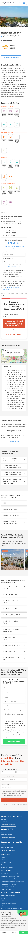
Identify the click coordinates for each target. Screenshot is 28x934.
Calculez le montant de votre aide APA (14, 247)
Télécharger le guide (14, 741)
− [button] (3, 353)
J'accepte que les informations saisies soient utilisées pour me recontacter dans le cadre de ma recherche (14, 793)
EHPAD (3, 898)
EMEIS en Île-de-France (10, 509)
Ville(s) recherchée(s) (7, 777)
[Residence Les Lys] (14, 357)
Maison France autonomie (8, 895)
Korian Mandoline (9, 554)
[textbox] (5, 701)
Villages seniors (5, 906)
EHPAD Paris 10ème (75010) (11, 615)
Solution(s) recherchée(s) (9, 769)
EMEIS (12, 48)
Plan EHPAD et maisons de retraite (10, 874)
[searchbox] (14, 772)
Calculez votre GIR (14, 267)
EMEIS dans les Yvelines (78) (11, 515)
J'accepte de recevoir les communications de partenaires (14, 731)
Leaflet (10, 362)
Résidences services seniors (8, 903)
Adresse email (5, 784)
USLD (2, 901)
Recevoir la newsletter (14, 800)
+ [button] (3, 351)
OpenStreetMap (19, 362)
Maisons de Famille (6, 834)
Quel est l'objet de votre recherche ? (11, 315)
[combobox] (6, 701)
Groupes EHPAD (7, 829)
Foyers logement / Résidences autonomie (12, 908)
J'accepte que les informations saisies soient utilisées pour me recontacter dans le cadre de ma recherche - (15, 724)
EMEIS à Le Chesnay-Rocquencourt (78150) (10, 522)
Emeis (2, 832)
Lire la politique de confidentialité (8, 927)
